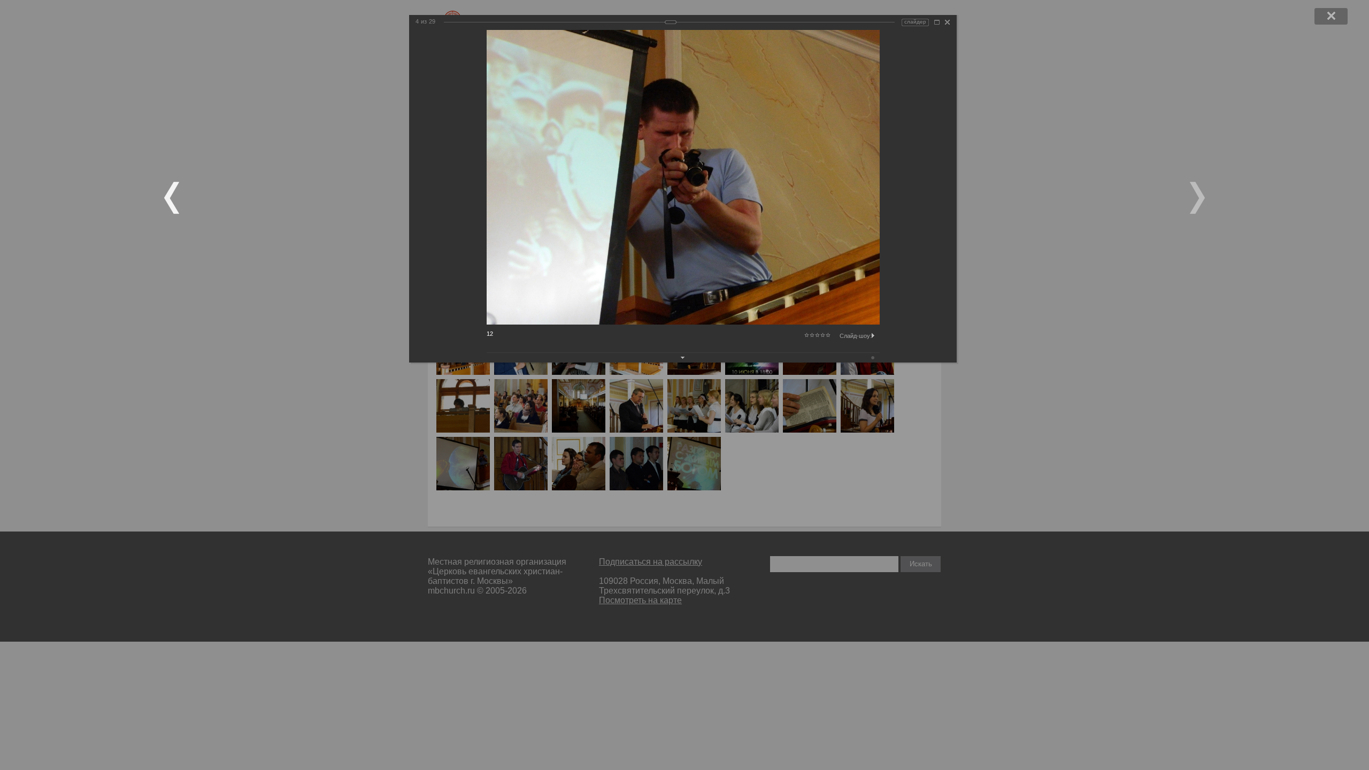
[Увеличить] (937, 22)
